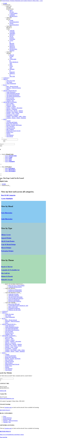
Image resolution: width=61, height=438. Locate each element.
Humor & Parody (7, 276)
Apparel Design (6, 238)
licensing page (8, 407)
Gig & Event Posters (7, 241)
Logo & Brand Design (8, 244)
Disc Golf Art (5, 273)
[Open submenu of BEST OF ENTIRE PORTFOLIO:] (23, 284)
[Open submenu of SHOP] (6, 353)
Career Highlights (7, 198)
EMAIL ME (3, 390)
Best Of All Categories (8, 195)
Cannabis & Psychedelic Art (10, 270)
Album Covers (6, 235)
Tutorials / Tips (7, 422)
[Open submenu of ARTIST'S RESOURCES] (16, 324)
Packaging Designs (7, 251)
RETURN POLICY (5, 410)
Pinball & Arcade (7, 279)
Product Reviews (7, 417)
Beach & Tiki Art (6, 267)
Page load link (3, 437)
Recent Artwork (7, 419)
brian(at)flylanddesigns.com (7, 398)
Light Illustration (6, 219)
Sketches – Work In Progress (10, 420)
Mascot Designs (6, 248)
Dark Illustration (6, 213)
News (4, 416)
